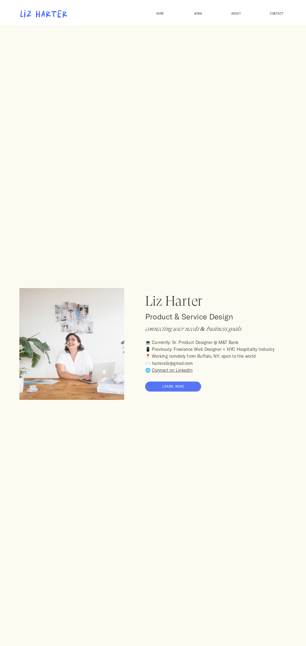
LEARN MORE (173, 386)
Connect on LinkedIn (172, 370)
